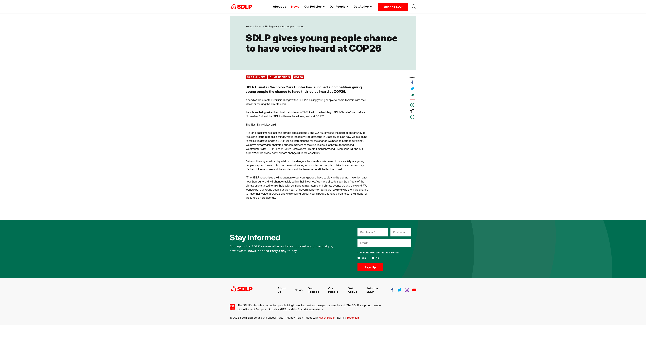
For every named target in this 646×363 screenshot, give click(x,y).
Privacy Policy (294, 317)
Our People (333, 290)
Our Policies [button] (313, 6)
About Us (279, 6)
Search (414, 6)
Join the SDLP (393, 6)
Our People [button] (338, 6)
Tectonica (353, 317)
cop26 (298, 77)
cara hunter (256, 77)
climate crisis (280, 77)
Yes (364, 258)
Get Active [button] (361, 6)
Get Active (352, 290)
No (377, 258)
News (295, 6)
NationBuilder (327, 317)
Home (249, 26)
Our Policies (313, 290)
